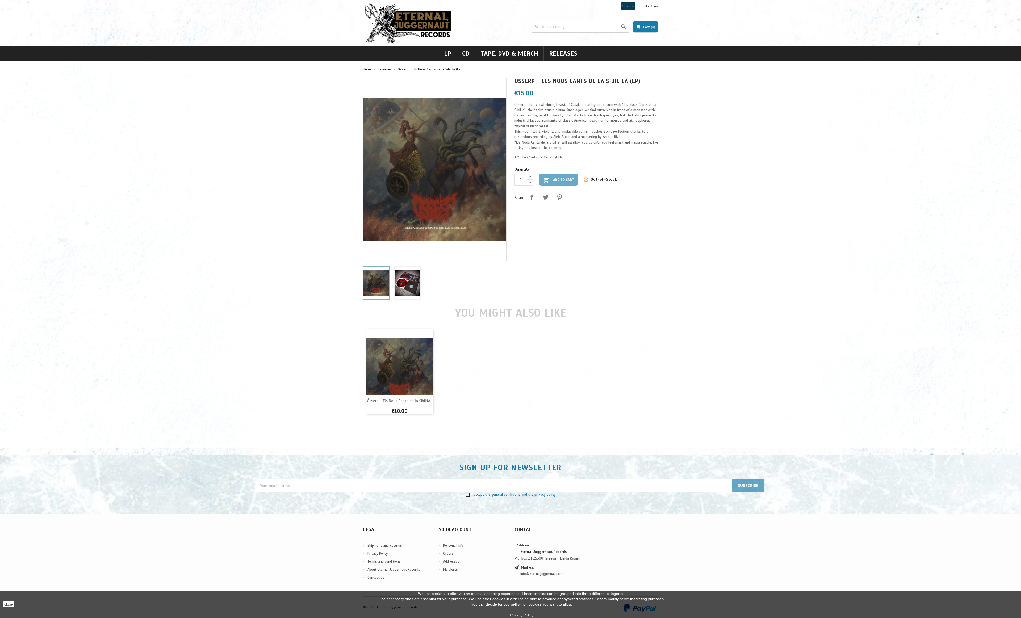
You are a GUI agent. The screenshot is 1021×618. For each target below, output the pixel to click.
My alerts (450, 569)
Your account (455, 529)
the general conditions (502, 494)
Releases (563, 53)
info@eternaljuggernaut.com (542, 574)
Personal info (452, 546)
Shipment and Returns (384, 546)
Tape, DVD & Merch (509, 53)
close (8, 604)
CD (466, 53)
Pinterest (559, 197)
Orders (448, 554)
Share (531, 197)
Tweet (545, 197)
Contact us (648, 6)
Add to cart (558, 180)
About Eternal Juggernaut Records (393, 569)
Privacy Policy (377, 554)
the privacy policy (542, 494)
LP (447, 53)
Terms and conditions (383, 562)
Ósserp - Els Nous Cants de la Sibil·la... (400, 400)
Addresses (450, 562)
